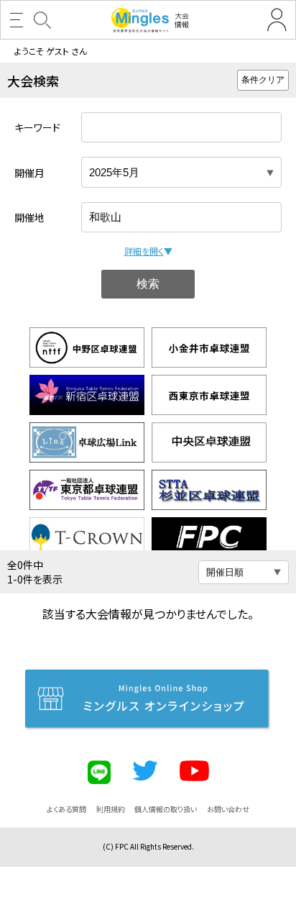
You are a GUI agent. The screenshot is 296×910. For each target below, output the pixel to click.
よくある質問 (66, 809)
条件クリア (263, 80)
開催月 (29, 173)
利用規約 (110, 809)
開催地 (29, 217)
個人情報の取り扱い (165, 809)
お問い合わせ (228, 809)
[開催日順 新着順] (243, 572)
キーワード (37, 127)
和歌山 (105, 217)
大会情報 (182, 19)
